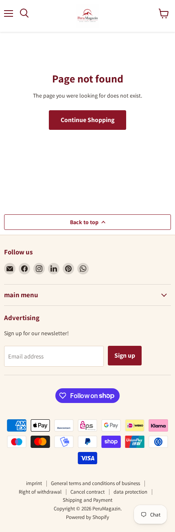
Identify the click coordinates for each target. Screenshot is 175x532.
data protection (130, 491)
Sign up (124, 355)
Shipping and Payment (87, 499)
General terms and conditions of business (95, 483)
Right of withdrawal (40, 491)
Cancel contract (87, 491)
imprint (34, 483)
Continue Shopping (87, 120)
